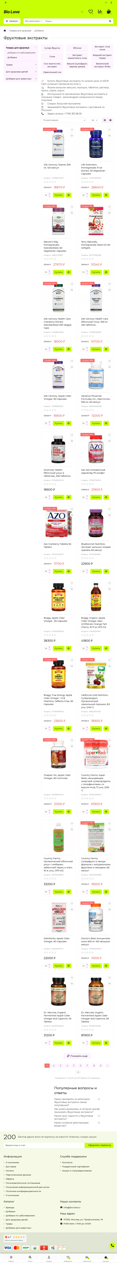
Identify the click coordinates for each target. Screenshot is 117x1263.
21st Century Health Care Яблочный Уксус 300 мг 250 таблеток (94, 321)
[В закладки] (72, 130)
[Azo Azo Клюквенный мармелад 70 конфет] (96, 449)
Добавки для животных (18, 78)
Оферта (10, 1179)
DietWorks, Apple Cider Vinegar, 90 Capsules (57, 940)
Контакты (67, 1162)
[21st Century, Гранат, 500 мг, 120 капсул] (58, 143)
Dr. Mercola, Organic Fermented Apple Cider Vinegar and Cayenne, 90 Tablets (95, 1017)
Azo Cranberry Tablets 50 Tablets (57, 545)
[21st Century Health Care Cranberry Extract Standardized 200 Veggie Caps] (58, 298)
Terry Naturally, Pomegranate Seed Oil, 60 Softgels (95, 244)
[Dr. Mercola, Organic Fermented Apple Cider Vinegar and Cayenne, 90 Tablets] (96, 991)
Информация (13, 1156)
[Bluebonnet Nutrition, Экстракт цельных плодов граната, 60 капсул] (96, 523)
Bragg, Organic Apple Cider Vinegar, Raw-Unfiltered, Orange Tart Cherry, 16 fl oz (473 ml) (94, 622)
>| (78, 1072)
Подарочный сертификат (76, 1166)
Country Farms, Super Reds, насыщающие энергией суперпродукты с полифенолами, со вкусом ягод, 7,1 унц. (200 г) (95, 783)
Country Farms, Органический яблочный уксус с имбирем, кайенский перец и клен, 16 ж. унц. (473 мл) (58, 864)
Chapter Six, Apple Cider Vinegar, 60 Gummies (57, 777)
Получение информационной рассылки (27, 1187)
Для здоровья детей (17, 71)
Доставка (11, 1166)
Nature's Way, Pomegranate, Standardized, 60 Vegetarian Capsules (55, 246)
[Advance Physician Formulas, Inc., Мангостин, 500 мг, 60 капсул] (96, 375)
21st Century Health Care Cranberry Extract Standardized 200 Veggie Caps (57, 323)
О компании (12, 1162)
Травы (9, 64)
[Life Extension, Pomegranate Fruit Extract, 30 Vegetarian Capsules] (96, 143)
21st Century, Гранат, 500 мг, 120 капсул (57, 166)
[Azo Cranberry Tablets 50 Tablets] (58, 523)
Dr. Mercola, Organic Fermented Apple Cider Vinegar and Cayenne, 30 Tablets (57, 1017)
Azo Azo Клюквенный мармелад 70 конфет (93, 471)
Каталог (9, 1201)
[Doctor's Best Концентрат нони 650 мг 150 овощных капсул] (96, 917)
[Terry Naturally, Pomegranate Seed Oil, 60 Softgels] (96, 220)
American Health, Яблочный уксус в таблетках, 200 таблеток (57, 473)
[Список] (110, 120)
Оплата (10, 1170)
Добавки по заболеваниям (21, 52)
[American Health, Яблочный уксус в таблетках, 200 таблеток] (58, 449)
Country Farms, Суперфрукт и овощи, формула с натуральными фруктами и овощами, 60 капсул (95, 864)
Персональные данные (18, 1175)
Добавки (39, 30)
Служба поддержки (73, 1156)
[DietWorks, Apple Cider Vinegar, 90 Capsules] (58, 917)
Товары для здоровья (20, 30)
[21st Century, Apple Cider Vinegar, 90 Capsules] (58, 375)
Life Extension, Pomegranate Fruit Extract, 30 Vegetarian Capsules (93, 169)
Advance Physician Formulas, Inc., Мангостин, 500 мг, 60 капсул (95, 399)
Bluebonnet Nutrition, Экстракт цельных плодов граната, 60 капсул (96, 547)
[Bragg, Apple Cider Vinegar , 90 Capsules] (58, 597)
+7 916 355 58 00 (73, 113)
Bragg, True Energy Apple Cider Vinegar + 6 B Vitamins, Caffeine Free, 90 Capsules (58, 700)
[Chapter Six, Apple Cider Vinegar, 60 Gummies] (58, 754)
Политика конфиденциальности (23, 1191)
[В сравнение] (72, 135)
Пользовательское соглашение (23, 1183)
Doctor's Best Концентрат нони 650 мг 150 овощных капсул (95, 941)
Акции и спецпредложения (77, 1170)
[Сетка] (105, 120)
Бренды (10, 1207)
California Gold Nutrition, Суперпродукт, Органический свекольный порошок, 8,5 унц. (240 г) (95, 701)
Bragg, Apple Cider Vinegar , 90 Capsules (55, 619)
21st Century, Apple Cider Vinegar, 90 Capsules (57, 397)
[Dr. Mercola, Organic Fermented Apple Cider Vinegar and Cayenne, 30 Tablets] (58, 991)
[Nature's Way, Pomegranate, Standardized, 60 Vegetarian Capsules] (58, 220)
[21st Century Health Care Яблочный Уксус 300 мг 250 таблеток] (96, 298)
